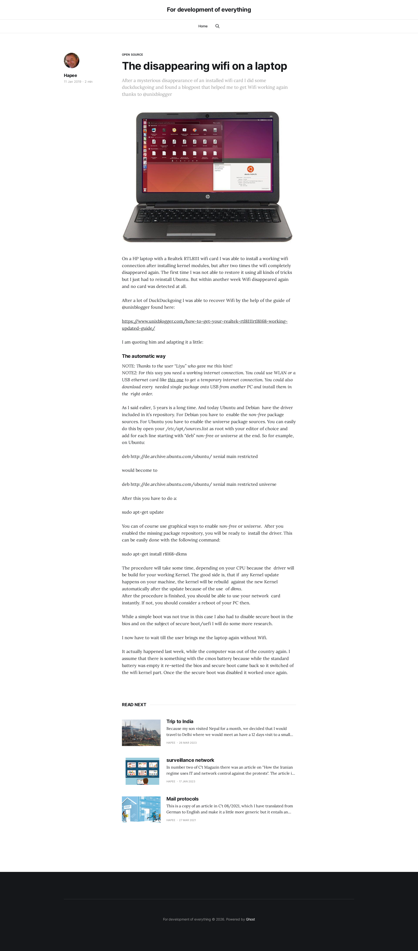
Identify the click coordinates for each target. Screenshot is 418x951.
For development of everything (209, 10)
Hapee (70, 75)
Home (203, 26)
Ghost (250, 919)
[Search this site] (217, 26)
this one (176, 379)
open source (132, 54)
